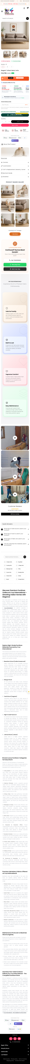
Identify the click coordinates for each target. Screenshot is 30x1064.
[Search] (24, 557)
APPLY (26, 104)
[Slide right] (28, 55)
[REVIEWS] (28, 691)
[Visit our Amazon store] (12, 1029)
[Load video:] (15, 438)
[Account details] (24, 8)
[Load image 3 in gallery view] (23, 54)
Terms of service (23, 1059)
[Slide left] (2, 55)
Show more (4, 158)
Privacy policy (14, 1059)
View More (15, 234)
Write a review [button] (15, 514)
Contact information (20, 1060)
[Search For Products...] (27, 18)
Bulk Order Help (16, 269)
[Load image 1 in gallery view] (7, 54)
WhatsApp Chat (16, 264)
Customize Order (24, 111)
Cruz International (8, 607)
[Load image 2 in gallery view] (15, 54)
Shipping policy (10, 1060)
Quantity (3, 118)
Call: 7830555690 (16, 260)
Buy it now (15, 125)
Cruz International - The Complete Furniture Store (15, 1012)
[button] (2, 11)
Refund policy (6, 1059)
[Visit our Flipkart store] (19, 1029)
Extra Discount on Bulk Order (8, 111)
